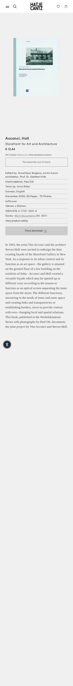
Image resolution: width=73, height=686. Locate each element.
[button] (7, 344)
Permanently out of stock (36, 162)
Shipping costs (22, 155)
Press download (34, 230)
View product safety (16, 220)
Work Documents (25, 215)
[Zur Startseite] (36, 6)
